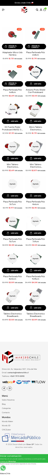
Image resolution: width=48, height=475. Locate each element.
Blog (4, 404)
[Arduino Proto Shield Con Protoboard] (35, 72)
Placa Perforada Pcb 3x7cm (12, 202)
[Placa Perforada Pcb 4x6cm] (35, 184)
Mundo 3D (6, 425)
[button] (12, 46)
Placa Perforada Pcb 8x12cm (12, 277)
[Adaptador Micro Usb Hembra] (12, 34)
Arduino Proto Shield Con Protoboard (35, 91)
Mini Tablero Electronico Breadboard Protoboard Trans (35, 165)
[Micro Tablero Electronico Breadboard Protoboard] (35, 109)
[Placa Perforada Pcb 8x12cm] (12, 258)
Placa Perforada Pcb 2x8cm (35, 53)
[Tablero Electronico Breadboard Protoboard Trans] (35, 296)
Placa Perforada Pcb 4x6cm (35, 202)
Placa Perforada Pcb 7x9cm (35, 240)
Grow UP (30, 444)
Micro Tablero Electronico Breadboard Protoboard (35, 128)
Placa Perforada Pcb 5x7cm (12, 240)
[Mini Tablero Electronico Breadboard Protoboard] (12, 146)
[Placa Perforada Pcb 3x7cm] (12, 184)
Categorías (6, 408)
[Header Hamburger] (3, 9)
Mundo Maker (7, 421)
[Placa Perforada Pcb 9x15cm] (35, 258)
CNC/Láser (6, 430)
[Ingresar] (41, 10)
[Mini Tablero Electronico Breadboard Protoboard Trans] (35, 146)
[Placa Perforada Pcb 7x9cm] (35, 221)
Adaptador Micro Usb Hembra (12, 53)
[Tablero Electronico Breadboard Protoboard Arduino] (12, 296)
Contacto (6, 412)
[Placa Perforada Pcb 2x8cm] (35, 34)
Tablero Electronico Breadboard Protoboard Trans (35, 314)
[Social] (4, 388)
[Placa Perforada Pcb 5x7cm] (12, 221)
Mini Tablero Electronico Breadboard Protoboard (12, 165)
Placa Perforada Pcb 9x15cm (35, 277)
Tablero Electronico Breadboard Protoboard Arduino (12, 314)
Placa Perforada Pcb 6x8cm (12, 91)
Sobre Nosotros (8, 400)
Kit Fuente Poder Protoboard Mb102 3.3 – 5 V (12, 128)
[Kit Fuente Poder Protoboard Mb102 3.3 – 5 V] (12, 109)
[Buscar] (37, 10)
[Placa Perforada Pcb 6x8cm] (12, 72)
